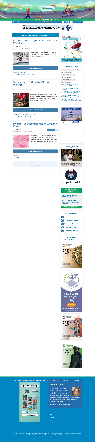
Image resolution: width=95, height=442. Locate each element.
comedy (72, 87)
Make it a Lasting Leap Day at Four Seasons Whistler (35, 42)
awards (74, 85)
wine (80, 100)
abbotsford (71, 84)
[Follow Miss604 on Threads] (68, 22)
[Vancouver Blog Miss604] (47, 7)
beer (81, 85)
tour (76, 99)
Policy (51, 420)
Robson (68, 96)
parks (66, 95)
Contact (49, 22)
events (30, 157)
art (69, 85)
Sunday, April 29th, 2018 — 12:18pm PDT (22, 131)
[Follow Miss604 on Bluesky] (63, 22)
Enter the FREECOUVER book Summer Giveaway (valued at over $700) (70, 202)
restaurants (64, 96)
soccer (71, 96)
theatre (72, 98)
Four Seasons (23, 74)
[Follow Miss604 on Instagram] (66, 22)
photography (71, 95)
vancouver (33, 114)
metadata (35, 71)
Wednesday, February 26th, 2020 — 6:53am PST (24, 48)
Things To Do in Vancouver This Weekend (71, 98)
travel (29, 114)
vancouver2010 (64, 100)
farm (75, 89)
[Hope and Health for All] (71, 177)
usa (78, 99)
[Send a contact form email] (73, 22)
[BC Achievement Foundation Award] (71, 255)
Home (51, 411)
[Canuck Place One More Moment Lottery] (71, 291)
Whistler (24, 72)
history (74, 91)
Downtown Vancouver (74, 88)
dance (67, 88)
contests (24, 155)
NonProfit (16, 22)
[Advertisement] (71, 133)
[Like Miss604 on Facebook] (71, 22)
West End (76, 100)
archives (76, 84)
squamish (75, 96)
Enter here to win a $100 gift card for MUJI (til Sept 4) (71, 195)
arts (21, 157)
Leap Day (29, 74)
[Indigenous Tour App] (71, 158)
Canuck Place (68, 87)
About (43, 22)
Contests (65, 380)
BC (21, 72)
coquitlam (77, 87)
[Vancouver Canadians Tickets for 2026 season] (47, 28)
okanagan (76, 94)
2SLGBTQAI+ (63, 84)
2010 (67, 84)
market (68, 92)
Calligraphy (25, 157)
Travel (30, 22)
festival (78, 89)
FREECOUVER (48, 19)
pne (75, 95)
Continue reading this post (35, 68)
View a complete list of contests (70, 206)
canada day (63, 87)
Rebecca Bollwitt (18, 46)
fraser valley (69, 91)
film (62, 91)
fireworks (64, 91)
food (23, 114)
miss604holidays (74, 92)
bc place (78, 85)
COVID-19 (63, 88)
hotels (26, 114)
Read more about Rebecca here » (60, 404)
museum (62, 94)
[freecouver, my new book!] (29, 421)
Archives (76, 380)
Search (78, 69)
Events (36, 22)
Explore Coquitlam (69, 89)
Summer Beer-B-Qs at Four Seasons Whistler (32, 83)
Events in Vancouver (55, 424)
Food (23, 22)
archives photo (64, 85)
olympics (63, 95)
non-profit (70, 94)
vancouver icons (71, 100)
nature (66, 94)
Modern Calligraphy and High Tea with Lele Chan (35, 125)
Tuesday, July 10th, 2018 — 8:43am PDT (22, 89)
